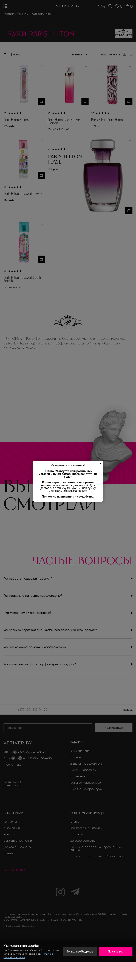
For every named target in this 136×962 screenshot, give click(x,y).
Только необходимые (80, 951)
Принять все (115, 951)
